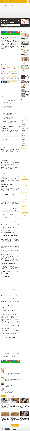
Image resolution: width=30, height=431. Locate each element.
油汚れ (26, 206)
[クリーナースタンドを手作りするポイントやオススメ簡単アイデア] (2, 389)
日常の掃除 (23, 204)
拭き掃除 (26, 192)
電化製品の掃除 (24, 145)
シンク (25, 183)
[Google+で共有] (10, 32)
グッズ (22, 183)
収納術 (22, 190)
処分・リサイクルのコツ (25, 120)
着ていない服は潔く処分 (6, 118)
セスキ (27, 183)
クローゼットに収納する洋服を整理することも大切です (9, 117)
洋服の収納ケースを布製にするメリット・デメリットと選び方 (24, 406)
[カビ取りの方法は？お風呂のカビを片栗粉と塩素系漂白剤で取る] (23, 95)
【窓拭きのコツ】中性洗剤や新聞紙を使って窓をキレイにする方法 (27, 86)
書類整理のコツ (24, 137)
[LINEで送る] (10, 34)
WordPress (14, 429)
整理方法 (26, 201)
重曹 (25, 213)
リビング (2, 5)
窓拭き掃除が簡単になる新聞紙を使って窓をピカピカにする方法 (27, 81)
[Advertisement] (15, 12)
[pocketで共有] (18, 32)
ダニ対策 (23, 185)
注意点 (22, 208)
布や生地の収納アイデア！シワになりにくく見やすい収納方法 (15, 419)
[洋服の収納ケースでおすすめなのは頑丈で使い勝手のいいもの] (2, 383)
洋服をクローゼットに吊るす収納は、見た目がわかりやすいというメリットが (11, 109)
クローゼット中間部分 (7, 103)
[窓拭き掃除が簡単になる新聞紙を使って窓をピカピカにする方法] (23, 81)
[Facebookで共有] (3, 32)
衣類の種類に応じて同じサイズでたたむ (10, 114)
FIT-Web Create (7, 429)
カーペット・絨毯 (24, 178)
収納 (6, 404)
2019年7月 (23, 151)
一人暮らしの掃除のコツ (25, 118)
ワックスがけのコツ (24, 116)
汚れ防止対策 (23, 206)
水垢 (25, 204)
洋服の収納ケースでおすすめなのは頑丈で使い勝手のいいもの (5, 419)
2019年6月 (23, 153)
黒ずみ (25, 215)
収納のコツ (6, 24)
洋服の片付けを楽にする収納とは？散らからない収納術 (15, 406)
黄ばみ (22, 215)
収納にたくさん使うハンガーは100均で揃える (9, 121)
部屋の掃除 (23, 213)
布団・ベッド (25, 190)
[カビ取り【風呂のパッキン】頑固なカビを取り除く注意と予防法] (23, 90)
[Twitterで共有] (6, 32)
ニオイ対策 (26, 185)
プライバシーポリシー (11, 5)
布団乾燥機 (23, 192)
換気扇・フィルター (24, 199)
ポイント (2, 404)
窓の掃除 (23, 141)
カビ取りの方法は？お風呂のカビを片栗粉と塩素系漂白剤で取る (27, 95)
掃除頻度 (23, 197)
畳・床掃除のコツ (24, 139)
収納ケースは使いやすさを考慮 (7, 107)
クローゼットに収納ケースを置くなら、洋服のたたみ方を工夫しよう (10, 111)
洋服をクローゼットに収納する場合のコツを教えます (9, 106)
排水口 (25, 197)
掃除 (22, 194)
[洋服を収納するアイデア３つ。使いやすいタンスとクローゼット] (2, 377)
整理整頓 (23, 201)
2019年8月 (23, 149)
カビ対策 (25, 176)
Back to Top (15, 425)
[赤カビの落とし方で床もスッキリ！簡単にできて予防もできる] (23, 77)
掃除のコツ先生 (7, 428)
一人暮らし (6, 5)
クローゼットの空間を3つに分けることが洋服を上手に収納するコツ (11, 100)
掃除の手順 (23, 133)
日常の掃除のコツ (24, 39)
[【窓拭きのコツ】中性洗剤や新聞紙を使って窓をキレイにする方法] (23, 86)
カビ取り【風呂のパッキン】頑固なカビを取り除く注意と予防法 (27, 91)
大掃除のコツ (23, 71)
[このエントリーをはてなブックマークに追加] (14, 32)
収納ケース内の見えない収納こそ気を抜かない (9, 113)
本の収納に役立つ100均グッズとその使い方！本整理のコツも (24, 419)
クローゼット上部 (7, 102)
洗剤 (26, 208)
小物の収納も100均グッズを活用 (7, 122)
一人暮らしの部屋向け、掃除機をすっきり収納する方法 (5, 407)
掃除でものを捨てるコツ (24, 55)
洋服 (24, 208)
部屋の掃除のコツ (24, 143)
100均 (22, 176)
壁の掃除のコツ (24, 124)
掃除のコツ (25, 194)
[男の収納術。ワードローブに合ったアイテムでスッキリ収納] (2, 371)
